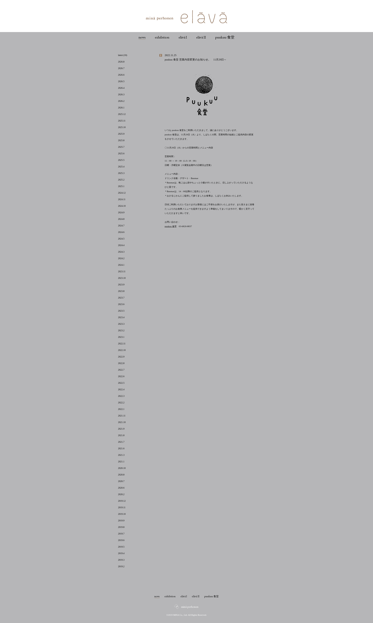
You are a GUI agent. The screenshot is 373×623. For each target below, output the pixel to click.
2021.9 (121, 429)
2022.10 (122, 350)
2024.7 (121, 225)
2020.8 (121, 474)
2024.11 (121, 199)
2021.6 (121, 448)
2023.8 (121, 291)
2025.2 (121, 179)
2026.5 (121, 81)
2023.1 (121, 337)
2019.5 (121, 547)
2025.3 (121, 173)
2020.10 (122, 468)
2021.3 (121, 455)
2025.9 (121, 134)
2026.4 (121, 88)
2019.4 (121, 553)
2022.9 (121, 356)
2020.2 (121, 494)
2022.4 (121, 389)
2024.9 (121, 212)
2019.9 (121, 520)
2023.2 (121, 330)
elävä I (183, 37)
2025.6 (121, 153)
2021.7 (121, 442)
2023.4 (121, 317)
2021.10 (122, 422)
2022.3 (121, 396)
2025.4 (121, 166)
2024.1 (121, 265)
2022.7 (121, 370)
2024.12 (122, 193)
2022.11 (121, 343)
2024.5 (121, 238)
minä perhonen (189, 607)
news (142, 37)
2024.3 (121, 252)
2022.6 (121, 376)
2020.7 (121, 481)
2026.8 (121, 61)
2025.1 (121, 186)
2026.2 (121, 101)
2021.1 (121, 461)
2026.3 (121, 94)
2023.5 (121, 311)
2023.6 (121, 304)
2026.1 (121, 107)
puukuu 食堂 (224, 37)
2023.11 (121, 271)
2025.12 (122, 114)
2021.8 (121, 435)
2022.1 (121, 409)
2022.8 (121, 363)
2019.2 (121, 566)
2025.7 (121, 147)
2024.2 (121, 258)
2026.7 (121, 68)
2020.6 (121, 488)
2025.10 (122, 127)
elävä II (201, 37)
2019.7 (121, 533)
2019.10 (122, 514)
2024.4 (121, 245)
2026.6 (121, 75)
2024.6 (121, 232)
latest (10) (122, 55)
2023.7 (121, 297)
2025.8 (121, 140)
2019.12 (122, 501)
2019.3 (121, 560)
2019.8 (121, 527)
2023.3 (121, 324)
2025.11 (121, 120)
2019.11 (121, 507)
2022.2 (121, 402)
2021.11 (121, 415)
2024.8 (121, 219)
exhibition (162, 37)
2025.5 (121, 160)
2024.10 (122, 206)
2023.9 (121, 284)
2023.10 (122, 278)
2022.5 (121, 383)
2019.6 (121, 540)
